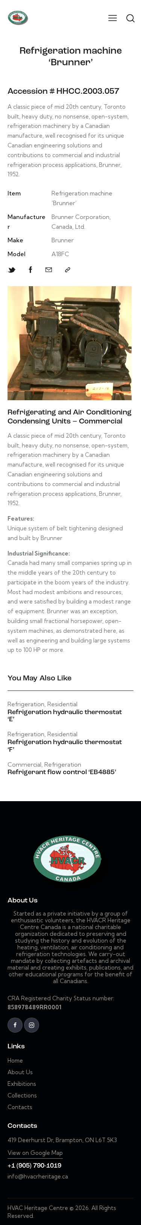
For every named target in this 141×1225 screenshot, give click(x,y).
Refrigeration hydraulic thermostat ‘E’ (65, 716)
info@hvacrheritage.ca (38, 1176)
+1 (12, 1166)
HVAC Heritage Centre (38, 1207)
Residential (62, 704)
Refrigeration (26, 704)
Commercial (24, 764)
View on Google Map (35, 1152)
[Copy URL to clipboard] (67, 270)
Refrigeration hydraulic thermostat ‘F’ (65, 746)
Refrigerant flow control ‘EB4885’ (62, 772)
